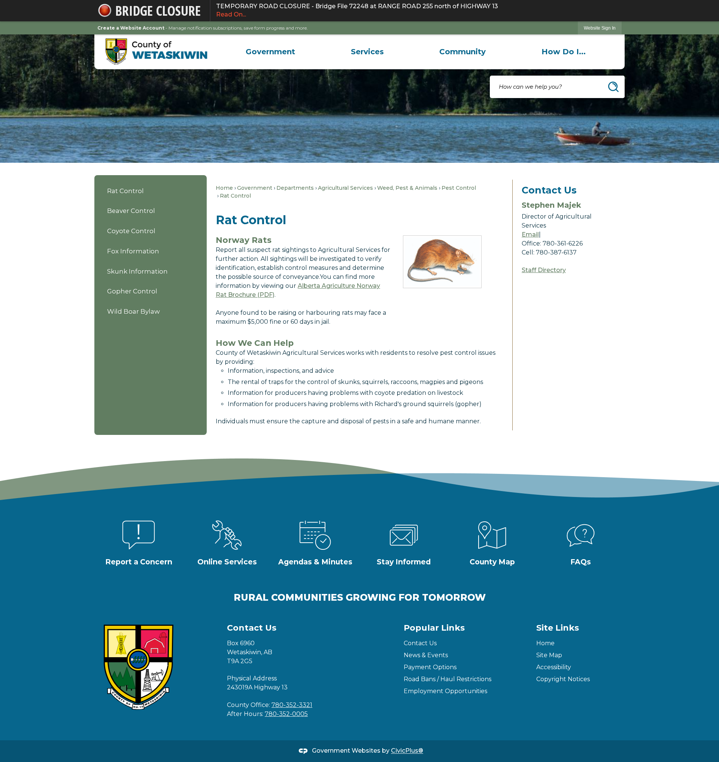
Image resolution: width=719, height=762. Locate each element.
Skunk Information (137, 271)
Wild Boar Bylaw (133, 311)
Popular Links (434, 628)
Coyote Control (131, 231)
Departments (295, 188)
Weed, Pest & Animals (407, 188)
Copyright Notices (563, 679)
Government (254, 188)
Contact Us (420, 643)
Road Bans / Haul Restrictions (447, 679)
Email (530, 234)
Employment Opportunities (445, 691)
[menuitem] (270, 51)
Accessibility (553, 667)
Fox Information (133, 251)
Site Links (557, 628)
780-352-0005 (286, 713)
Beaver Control (131, 210)
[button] (613, 87)
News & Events (426, 655)
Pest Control (459, 188)
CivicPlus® (407, 751)
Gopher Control (132, 291)
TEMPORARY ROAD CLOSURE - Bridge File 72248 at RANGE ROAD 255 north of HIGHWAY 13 (357, 10)
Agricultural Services (345, 188)
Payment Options (430, 667)
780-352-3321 (291, 704)
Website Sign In (600, 28)
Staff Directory (544, 270)
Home (224, 188)
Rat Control (125, 191)
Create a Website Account (130, 28)
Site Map (549, 655)
